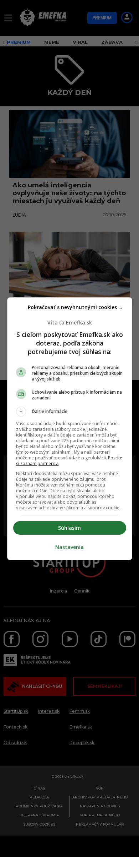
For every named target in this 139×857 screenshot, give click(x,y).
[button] (69, 412)
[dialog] (69, 428)
